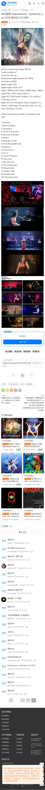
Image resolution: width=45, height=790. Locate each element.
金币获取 (19, 742)
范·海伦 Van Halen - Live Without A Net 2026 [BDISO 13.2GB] (33, 480)
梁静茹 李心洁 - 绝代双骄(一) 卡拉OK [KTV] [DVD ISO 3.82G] (10, 400)
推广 (5, 25)
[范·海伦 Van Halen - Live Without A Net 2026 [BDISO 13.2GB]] (33, 463)
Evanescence (13, 384)
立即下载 (22, 342)
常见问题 (19, 752)
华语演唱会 (5, 715)
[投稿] (30, 3)
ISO (22, 384)
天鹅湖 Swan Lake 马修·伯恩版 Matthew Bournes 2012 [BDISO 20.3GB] (11, 480)
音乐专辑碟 (5, 752)
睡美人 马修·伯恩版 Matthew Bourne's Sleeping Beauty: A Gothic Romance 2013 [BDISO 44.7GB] (11, 445)
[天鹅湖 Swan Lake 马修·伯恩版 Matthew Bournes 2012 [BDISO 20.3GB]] (11, 463)
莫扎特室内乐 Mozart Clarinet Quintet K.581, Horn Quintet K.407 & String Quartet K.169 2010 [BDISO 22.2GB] (33, 515)
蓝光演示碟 (5, 729)
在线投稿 (19, 739)
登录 (24, 532)
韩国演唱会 (5, 726)
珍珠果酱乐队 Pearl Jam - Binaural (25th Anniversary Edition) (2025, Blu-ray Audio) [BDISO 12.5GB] (11, 515)
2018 (4, 384)
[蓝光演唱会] (9, 3)
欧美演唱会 (27, 22)
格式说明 (19, 749)
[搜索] (34, 3)
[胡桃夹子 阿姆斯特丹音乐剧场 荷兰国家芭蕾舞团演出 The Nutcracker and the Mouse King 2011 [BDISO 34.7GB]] (33, 428)
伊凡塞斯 (29, 384)
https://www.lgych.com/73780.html (17, 363)
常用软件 (19, 745)
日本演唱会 (5, 722)
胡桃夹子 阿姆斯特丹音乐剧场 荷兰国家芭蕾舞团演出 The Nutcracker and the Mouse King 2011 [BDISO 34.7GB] (33, 445)
